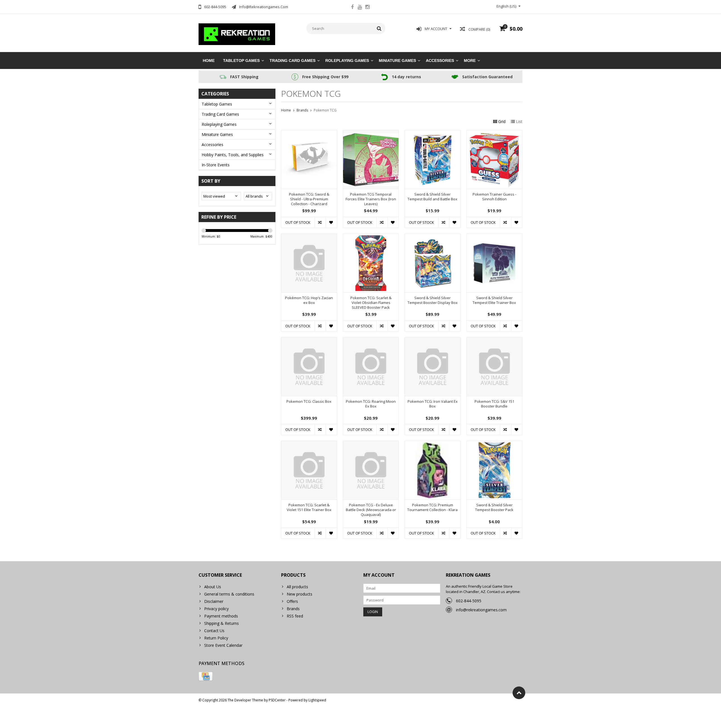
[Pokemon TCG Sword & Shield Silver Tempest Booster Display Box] (432, 237)
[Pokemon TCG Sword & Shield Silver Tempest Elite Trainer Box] (494, 237)
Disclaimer (213, 601)
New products (299, 594)
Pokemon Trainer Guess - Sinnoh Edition (494, 197)
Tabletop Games (241, 60)
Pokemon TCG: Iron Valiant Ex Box (433, 404)
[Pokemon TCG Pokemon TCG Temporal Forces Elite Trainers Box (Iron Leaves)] (371, 133)
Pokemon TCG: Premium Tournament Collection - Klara (432, 507)
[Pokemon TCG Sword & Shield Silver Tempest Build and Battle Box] (432, 133)
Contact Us (214, 630)
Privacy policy (216, 608)
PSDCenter (277, 700)
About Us (212, 586)
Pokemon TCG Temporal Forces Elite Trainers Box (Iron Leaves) (371, 199)
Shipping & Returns (221, 623)
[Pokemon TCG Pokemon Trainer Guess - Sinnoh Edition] (494, 133)
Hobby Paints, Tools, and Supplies (233, 154)
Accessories (440, 60)
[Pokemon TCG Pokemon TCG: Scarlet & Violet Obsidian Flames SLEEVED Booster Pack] (371, 237)
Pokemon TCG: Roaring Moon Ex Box (371, 404)
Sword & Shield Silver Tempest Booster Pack (494, 507)
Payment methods (221, 616)
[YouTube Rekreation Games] (360, 8)
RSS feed (295, 616)
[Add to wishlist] (331, 222)
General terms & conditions (229, 594)
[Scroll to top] (519, 692)
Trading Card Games (292, 60)
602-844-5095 (468, 600)
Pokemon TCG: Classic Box (308, 401)
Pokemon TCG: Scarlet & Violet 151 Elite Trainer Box (309, 507)
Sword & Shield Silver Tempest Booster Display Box (433, 300)
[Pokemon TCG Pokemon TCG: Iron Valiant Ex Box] (432, 340)
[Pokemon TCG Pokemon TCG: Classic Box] (309, 340)
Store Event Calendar (223, 645)
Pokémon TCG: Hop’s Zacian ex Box (309, 300)
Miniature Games (397, 60)
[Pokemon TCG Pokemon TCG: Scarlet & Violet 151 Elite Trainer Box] (309, 444)
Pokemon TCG (325, 110)
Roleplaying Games (347, 60)
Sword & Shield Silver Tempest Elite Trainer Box (494, 300)
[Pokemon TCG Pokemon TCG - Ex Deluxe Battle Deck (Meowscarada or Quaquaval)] (371, 444)
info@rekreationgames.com (481, 609)
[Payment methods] (206, 676)
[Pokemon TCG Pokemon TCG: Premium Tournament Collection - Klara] (432, 444)
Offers (292, 601)
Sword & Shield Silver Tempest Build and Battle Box (432, 197)
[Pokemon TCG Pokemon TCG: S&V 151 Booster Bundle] (494, 340)
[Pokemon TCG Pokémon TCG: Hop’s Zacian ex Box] (309, 237)
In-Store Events (216, 164)
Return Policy (216, 638)
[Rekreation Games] (237, 33)
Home (209, 60)
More (470, 60)
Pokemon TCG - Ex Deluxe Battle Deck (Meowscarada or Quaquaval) (371, 510)
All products (297, 586)
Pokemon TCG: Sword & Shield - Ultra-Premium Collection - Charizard (309, 199)
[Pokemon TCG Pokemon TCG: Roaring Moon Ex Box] (371, 340)
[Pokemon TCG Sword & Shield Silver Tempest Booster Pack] (494, 444)
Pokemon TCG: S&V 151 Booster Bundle (494, 404)
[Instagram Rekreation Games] (367, 8)
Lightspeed (317, 700)
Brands (302, 110)
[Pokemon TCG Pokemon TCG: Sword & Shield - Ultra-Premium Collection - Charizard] (309, 133)
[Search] (379, 28)
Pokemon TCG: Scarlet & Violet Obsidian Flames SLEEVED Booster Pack (370, 303)
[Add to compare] (320, 222)
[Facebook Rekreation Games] (352, 8)
